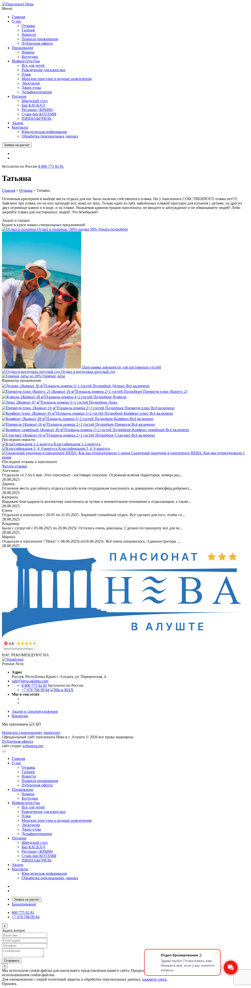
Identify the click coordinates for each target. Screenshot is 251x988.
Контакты (20, 127)
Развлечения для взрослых (44, 70)
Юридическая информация (44, 132)
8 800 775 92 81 (51, 166)
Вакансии (20, 716)
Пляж (26, 74)
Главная (18, 17)
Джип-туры (31, 87)
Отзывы (28, 26)
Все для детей (33, 65)
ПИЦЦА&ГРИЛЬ (36, 118)
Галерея (28, 30)
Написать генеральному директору (31, 732)
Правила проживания (40, 39)
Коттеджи (30, 57)
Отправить (12, 960)
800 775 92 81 (23, 912)
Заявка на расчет (17, 145)
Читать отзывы (14, 466)
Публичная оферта (37, 43)
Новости (29, 34)
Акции (17, 123)
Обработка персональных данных (50, 136)
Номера (28, 52)
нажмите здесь (154, 979)
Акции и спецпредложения (35, 711)
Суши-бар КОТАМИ (39, 114)
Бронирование (24, 904)
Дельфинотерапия (37, 92)
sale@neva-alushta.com (30, 681)
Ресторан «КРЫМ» (37, 110)
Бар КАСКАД (33, 105)
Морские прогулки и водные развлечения (56, 79)
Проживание (22, 48)
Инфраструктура (26, 61)
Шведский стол (35, 101)
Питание (19, 96)
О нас (16, 21)
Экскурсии (31, 83)
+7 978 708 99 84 (35, 690)
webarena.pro (32, 746)
